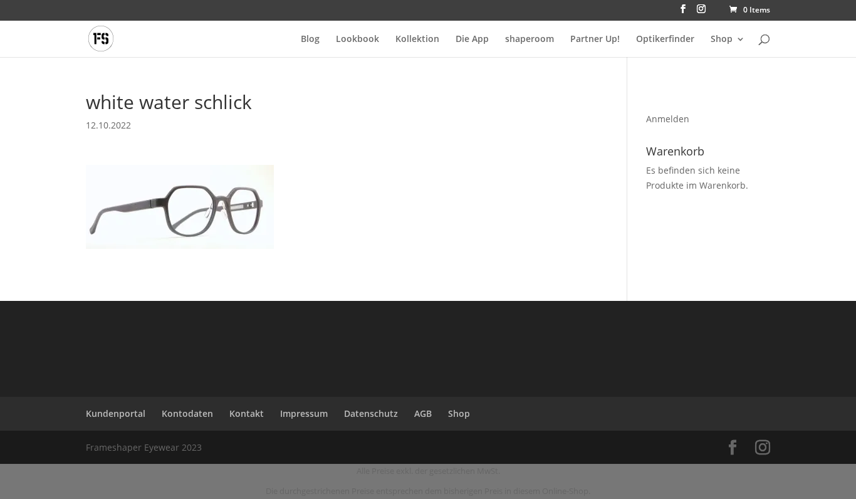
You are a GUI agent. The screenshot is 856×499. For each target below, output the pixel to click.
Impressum (304, 413)
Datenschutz (371, 413)
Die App (472, 39)
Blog (310, 39)
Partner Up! (595, 39)
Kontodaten (187, 413)
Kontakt (246, 413)
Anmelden (667, 119)
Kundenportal (115, 413)
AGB (423, 413)
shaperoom (529, 39)
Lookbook (357, 39)
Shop (722, 39)
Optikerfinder (665, 39)
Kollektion (417, 39)
